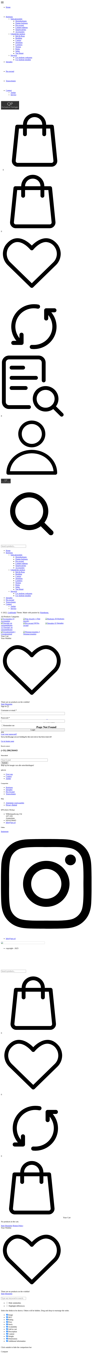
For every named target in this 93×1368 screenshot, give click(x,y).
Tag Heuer (19, 53)
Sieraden (9, 62)
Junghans (19, 42)
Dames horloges (21, 23)
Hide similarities (14, 1303)
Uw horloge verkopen (23, 58)
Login (33, 730)
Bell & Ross (20, 36)
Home (8, 7)
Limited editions (21, 27)
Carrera (18, 40)
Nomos (18, 47)
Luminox (18, 45)
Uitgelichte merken (18, 34)
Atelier (13, 93)
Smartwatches (20, 30)
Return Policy (18, 1226)
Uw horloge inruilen (23, 60)
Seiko (17, 51)
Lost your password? (9, 734)
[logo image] (10, 105)
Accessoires (19, 32)
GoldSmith (12, 613)
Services (14, 55)
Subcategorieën (16, 19)
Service (13, 95)
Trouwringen (11, 81)
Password (5, 718)
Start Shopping (6, 704)
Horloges (9, 17)
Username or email (9, 710)
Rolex (17, 49)
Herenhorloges (21, 21)
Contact (9, 90)
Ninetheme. (44, 613)
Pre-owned (19, 25)
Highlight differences (16, 1306)
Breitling (18, 38)
